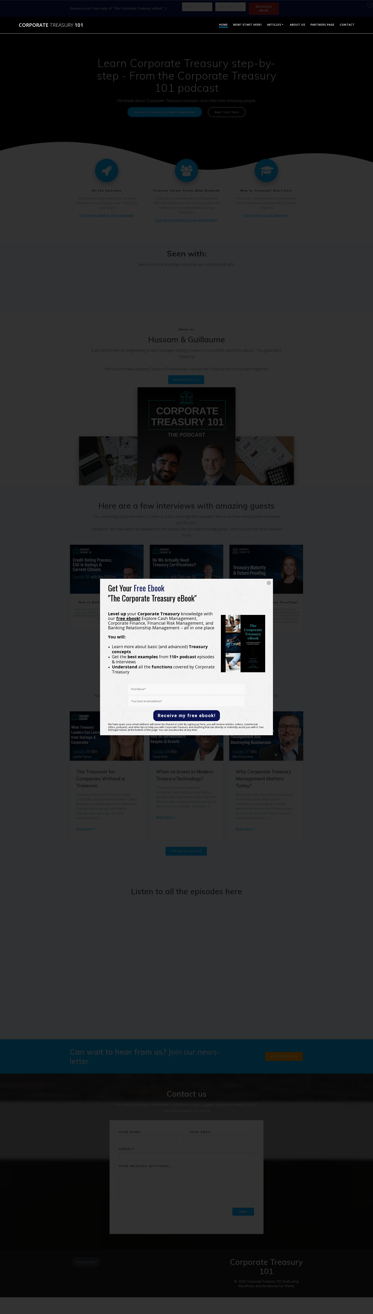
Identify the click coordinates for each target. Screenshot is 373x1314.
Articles (274, 24)
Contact (347, 24)
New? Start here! (247, 24)
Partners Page (322, 24)
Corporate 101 (51, 25)
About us (297, 24)
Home (223, 24)
